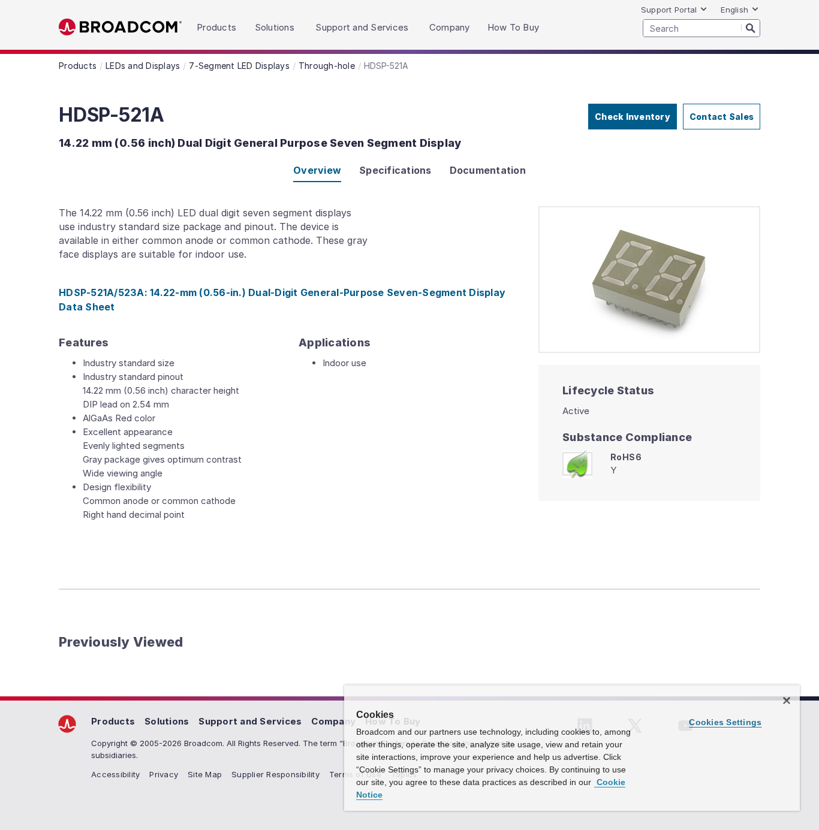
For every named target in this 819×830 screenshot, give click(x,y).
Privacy (163, 774)
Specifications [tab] (395, 170)
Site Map (205, 774)
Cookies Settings (725, 722)
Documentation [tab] (488, 170)
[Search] (751, 27)
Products (113, 721)
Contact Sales (721, 116)
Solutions (166, 721)
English (734, 9)
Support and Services (250, 721)
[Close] (786, 700)
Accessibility (115, 774)
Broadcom (120, 27)
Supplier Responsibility (275, 774)
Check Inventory (632, 116)
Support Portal (669, 9)
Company (333, 721)
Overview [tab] (317, 170)
